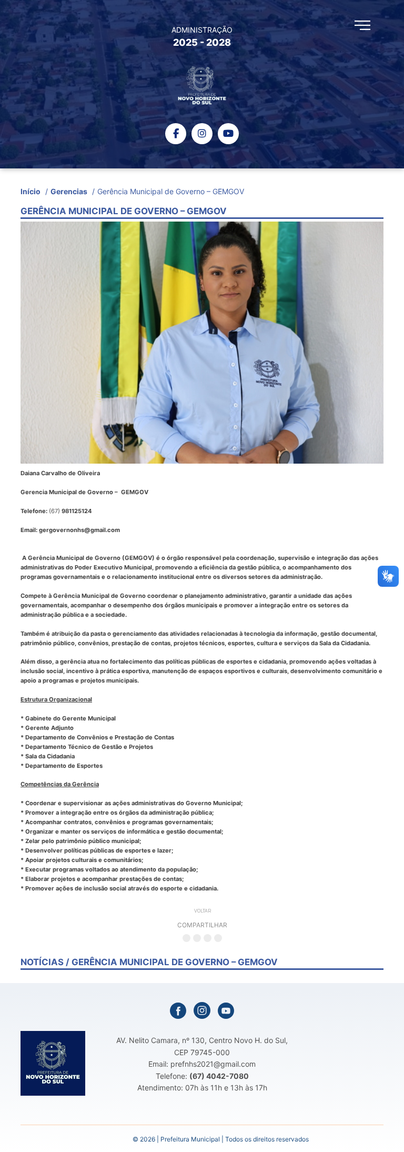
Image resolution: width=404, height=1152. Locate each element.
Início (31, 191)
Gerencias (68, 191)
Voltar (202, 911)
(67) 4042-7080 (219, 1075)
